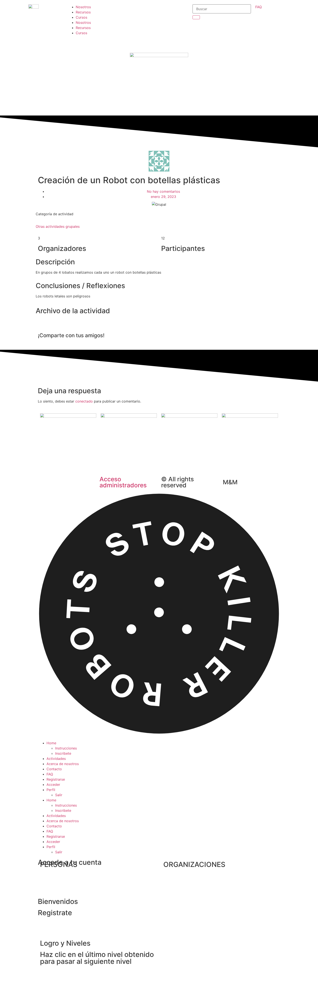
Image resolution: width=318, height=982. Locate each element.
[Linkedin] (135, 46)
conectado (84, 401)
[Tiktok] (135, 34)
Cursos (81, 17)
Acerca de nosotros (63, 764)
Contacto (54, 769)
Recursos (83, 12)
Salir (58, 795)
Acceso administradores (123, 482)
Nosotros (83, 7)
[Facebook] (135, 9)
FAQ (50, 774)
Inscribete (63, 753)
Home (51, 743)
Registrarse (56, 779)
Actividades (56, 758)
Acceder (53, 784)
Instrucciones (66, 748)
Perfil (51, 790)
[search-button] (196, 17)
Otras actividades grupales (58, 226)
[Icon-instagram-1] (135, 21)
